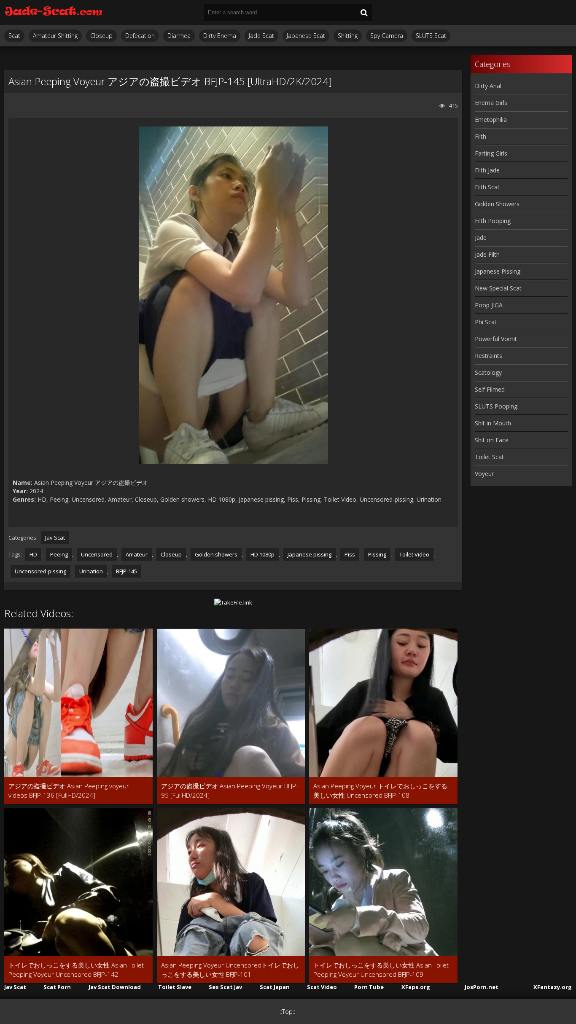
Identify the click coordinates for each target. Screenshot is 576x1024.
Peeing (59, 554)
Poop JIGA (489, 305)
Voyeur (484, 474)
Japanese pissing (309, 554)
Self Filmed (490, 389)
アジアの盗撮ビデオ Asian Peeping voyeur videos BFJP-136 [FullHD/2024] (68, 790)
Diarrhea (179, 36)
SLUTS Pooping (496, 406)
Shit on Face (492, 440)
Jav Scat (55, 537)
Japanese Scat (306, 36)
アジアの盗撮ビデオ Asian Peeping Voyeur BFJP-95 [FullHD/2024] (229, 790)
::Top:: (287, 1012)
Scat (14, 36)
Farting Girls (491, 153)
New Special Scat (498, 288)
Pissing (377, 554)
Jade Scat (261, 36)
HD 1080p (262, 554)
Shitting (348, 36)
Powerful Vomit (496, 339)
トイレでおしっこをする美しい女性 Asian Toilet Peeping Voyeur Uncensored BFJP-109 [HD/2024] (381, 970)
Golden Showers (497, 204)
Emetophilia (491, 120)
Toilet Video (414, 554)
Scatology (488, 372)
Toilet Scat (489, 457)
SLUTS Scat (431, 36)
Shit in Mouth (493, 423)
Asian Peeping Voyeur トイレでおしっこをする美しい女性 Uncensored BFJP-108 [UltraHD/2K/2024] (380, 791)
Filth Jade (487, 170)
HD (33, 554)
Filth (480, 136)
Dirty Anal (488, 86)
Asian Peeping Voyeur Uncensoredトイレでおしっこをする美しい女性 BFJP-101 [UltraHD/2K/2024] (230, 970)
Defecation (140, 36)
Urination (91, 571)
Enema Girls (491, 103)
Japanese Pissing (497, 271)
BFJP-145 (126, 571)
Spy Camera (386, 36)
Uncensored (97, 554)
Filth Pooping (493, 221)
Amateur (137, 554)
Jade (481, 238)
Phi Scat (486, 322)
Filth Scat (487, 187)
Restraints (488, 356)
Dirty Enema (219, 36)
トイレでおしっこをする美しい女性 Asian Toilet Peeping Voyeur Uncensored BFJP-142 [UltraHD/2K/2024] (76, 970)
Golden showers (216, 554)
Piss (350, 554)
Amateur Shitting (55, 36)
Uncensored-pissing (40, 571)
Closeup (101, 36)
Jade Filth (487, 254)
